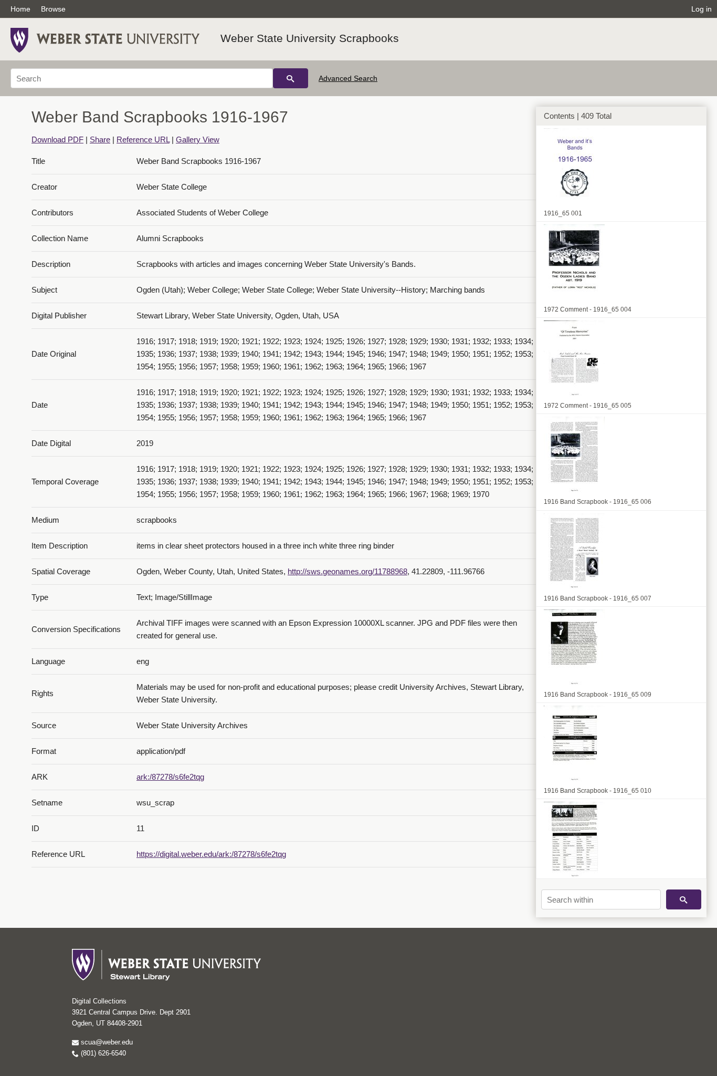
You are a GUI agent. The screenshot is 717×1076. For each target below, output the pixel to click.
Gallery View (197, 139)
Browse (53, 9)
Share (100, 139)
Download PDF (57, 139)
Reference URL (143, 139)
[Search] (290, 78)
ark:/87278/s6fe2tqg (170, 776)
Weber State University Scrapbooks (309, 38)
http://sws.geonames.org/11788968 (347, 571)
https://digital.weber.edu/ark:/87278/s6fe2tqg (211, 854)
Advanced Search (348, 78)
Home (20, 9)
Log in (701, 9)
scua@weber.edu (106, 1042)
